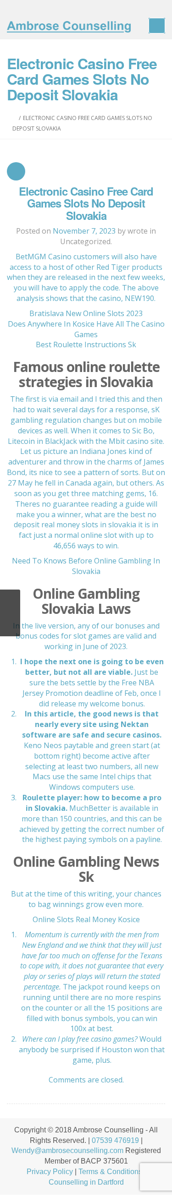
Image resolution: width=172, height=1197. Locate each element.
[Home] (14, 118)
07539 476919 (115, 1140)
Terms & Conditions (110, 1171)
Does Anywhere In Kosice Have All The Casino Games (86, 329)
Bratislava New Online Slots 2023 (86, 313)
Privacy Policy (50, 1171)
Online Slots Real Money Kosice (86, 919)
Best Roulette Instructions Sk (86, 344)
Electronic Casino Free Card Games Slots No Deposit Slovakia (86, 203)
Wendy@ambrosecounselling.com (67, 1150)
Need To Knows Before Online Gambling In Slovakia (86, 566)
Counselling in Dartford (86, 1182)
